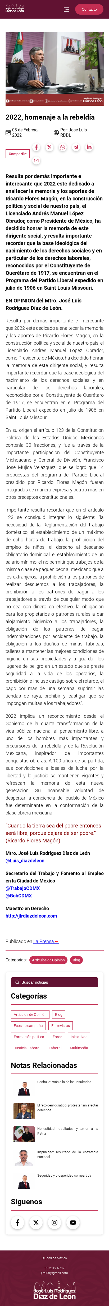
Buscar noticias (34, 982)
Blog (76, 960)
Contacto (89, 9)
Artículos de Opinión (48, 960)
